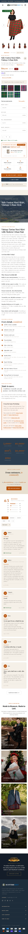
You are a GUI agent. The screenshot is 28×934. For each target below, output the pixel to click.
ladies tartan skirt (15, 418)
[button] (10, 52)
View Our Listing (14, 873)
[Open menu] (2, 5)
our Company (6, 914)
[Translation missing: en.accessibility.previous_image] (3, 25)
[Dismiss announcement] (27, 1)
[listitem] (3, 46)
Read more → (20, 65)
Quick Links (5, 910)
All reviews (5, 518)
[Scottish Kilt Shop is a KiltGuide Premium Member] (14, 859)
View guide (21, 101)
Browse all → (7, 78)
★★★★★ (12, 518)
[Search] (22, 5)
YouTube (22, 422)
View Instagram (15, 488)
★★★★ (19, 518)
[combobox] (14, 82)
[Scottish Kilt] (14, 5)
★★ (9, 521)
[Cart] (25, 5)
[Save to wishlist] (25, 58)
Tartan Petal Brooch (13, 415)
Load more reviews (13, 692)
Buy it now (15, 179)
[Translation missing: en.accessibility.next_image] (24, 25)
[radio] (4, 88)
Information (6, 906)
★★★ (4, 521)
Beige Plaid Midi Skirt (18, 427)
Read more (4, 218)
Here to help (5, 918)
